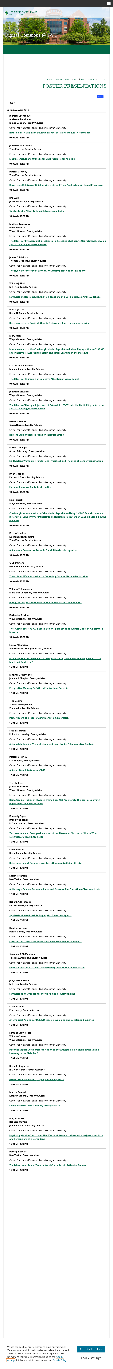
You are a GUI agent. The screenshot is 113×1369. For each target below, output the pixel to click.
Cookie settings (91, 1358)
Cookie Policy (59, 1360)
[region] (56, 1353)
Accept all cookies (91, 1349)
